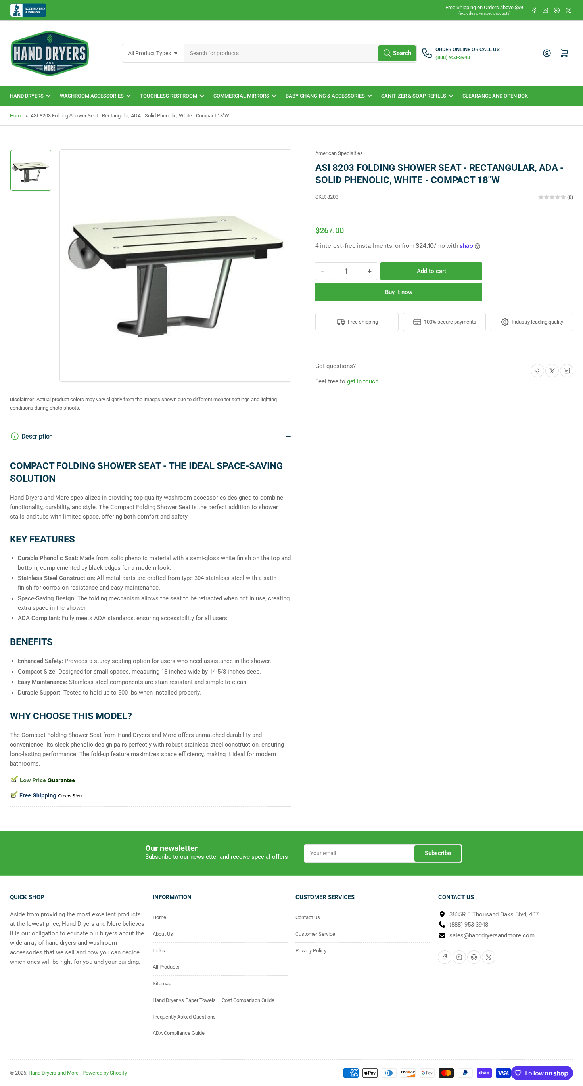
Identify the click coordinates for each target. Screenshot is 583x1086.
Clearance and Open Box (495, 96)
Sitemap (162, 983)
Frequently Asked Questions (184, 1017)
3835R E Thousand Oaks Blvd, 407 (494, 914)
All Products (166, 967)
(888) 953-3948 (468, 924)
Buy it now (398, 292)
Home (16, 116)
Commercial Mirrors (241, 96)
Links (159, 951)
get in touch (362, 381)
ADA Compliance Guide (179, 1033)
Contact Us (307, 917)
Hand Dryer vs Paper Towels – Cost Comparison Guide (213, 1000)
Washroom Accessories (92, 96)
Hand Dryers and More (54, 1073)
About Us (163, 934)
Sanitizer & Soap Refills (413, 96)
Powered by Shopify (104, 1073)
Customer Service (315, 934)
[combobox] (300, 53)
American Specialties (339, 153)
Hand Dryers (27, 96)
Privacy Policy (310, 951)
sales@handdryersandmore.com (492, 935)
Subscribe (438, 853)
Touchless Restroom (168, 96)
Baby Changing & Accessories (325, 96)
